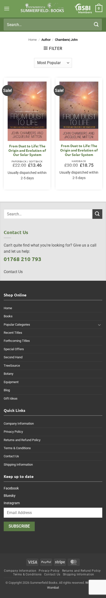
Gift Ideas (11, 398)
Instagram (12, 503)
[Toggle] (99, 325)
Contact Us (11, 456)
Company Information (19, 423)
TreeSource (12, 365)
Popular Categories (17, 324)
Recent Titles (13, 332)
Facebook (11, 488)
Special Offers (14, 349)
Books (8, 316)
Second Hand (13, 357)
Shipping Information (18, 464)
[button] (7, 8)
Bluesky (10, 496)
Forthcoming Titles (17, 341)
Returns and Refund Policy (22, 440)
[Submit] (96, 24)
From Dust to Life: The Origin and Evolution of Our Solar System (27, 150)
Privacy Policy (13, 431)
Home (32, 40)
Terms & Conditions (17, 448)
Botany (8, 373)
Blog (7, 390)
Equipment (11, 382)
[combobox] (53, 24)
